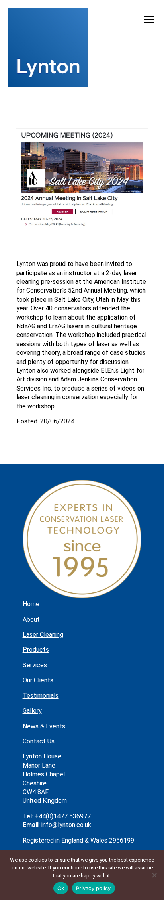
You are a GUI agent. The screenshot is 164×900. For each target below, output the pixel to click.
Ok (60, 888)
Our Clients (38, 680)
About (31, 619)
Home (31, 604)
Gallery (32, 710)
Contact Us (39, 741)
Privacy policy (93, 888)
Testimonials (41, 695)
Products (36, 649)
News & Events (44, 726)
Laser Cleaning (43, 634)
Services (35, 665)
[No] (154, 875)
